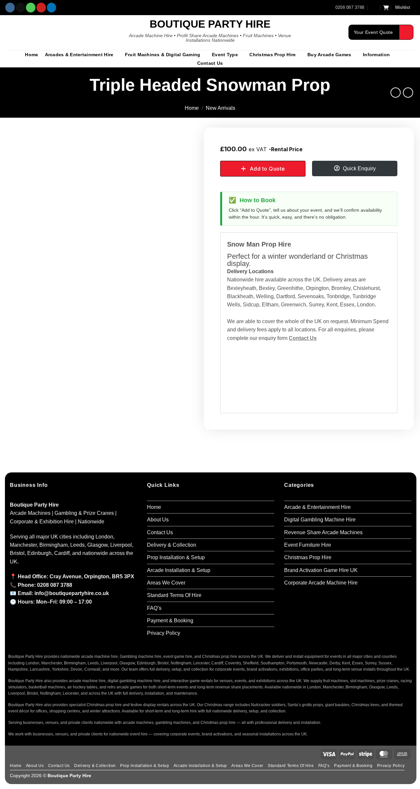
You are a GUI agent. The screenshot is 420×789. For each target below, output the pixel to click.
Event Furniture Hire (307, 545)
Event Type (225, 54)
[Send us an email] (20, 7)
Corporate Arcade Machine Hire (321, 583)
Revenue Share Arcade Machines (323, 532)
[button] (374, 7)
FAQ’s (154, 608)
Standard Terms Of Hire (174, 595)
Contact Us (210, 63)
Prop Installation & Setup (176, 557)
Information (376, 54)
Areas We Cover (166, 583)
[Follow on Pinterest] (41, 7)
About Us (158, 519)
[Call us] (30, 7)
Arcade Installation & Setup (178, 570)
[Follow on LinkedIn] (51, 7)
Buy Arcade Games (329, 54)
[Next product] (395, 92)
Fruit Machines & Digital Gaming (162, 54)
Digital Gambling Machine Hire (320, 519)
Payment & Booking (170, 620)
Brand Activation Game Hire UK (321, 570)
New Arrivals (220, 108)
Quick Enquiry (359, 168)
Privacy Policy (163, 633)
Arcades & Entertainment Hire (79, 54)
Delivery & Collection (171, 545)
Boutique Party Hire (210, 24)
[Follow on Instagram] (10, 7)
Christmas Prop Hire (272, 54)
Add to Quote (267, 168)
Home (31, 54)
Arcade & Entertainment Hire (317, 507)
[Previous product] (408, 92)
